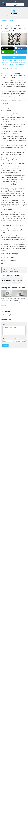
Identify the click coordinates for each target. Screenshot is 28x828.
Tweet (6, 48)
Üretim (11, 21)
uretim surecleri (16, 283)
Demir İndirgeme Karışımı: (9, 68)
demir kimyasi (18, 275)
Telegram (20, 52)
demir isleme (9, 275)
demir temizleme (6, 278)
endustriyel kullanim (6, 280)
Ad (3, 339)
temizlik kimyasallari (17, 280)
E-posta (17, 339)
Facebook (20, 48)
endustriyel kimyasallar (17, 278)
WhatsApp (7, 52)
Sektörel (5, 21)
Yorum (4, 324)
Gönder (5, 345)
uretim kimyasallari (6, 283)
